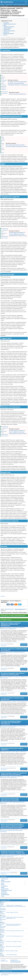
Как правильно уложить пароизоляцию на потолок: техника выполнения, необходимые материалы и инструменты (18, 83)
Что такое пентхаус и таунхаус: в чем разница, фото (12, 698)
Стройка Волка (8, 2)
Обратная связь (4, 961)
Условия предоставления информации (9, 973)
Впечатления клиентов (8, 33)
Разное (2, 896)
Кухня (2, 883)
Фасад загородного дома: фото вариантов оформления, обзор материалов (14, 773)
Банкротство (6, 32)
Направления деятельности (9, 24)
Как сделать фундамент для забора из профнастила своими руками (12, 674)
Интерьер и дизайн (5, 881)
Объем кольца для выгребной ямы (17, 94)
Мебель (3, 880)
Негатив (5, 34)
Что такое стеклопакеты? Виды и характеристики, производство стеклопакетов (11, 722)
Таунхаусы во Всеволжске (9, 30)
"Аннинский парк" (7, 28)
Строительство (3, 645)
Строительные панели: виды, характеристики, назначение (10, 799)
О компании (6, 22)
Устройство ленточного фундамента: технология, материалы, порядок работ (13, 852)
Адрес (4, 25)
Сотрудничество (14, 960)
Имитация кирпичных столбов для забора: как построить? (14, 649)
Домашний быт (5, 888)
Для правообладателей (15, 962)
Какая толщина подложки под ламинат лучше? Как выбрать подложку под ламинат (16, 145)
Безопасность (4, 893)
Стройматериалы (5, 894)
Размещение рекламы (15, 961)
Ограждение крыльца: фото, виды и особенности (12, 749)
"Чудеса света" (6, 29)
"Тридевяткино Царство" (8, 26)
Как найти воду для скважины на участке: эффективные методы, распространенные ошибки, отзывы (17, 234)
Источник (3, 596)
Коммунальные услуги (6, 890)
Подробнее (24, 644)
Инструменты (4, 886)
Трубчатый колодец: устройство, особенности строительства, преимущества (11, 624)
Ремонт (3, 884)
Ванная (2, 887)
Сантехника (4, 891)
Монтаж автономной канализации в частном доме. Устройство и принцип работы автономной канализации (12, 826)
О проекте (3, 960)
